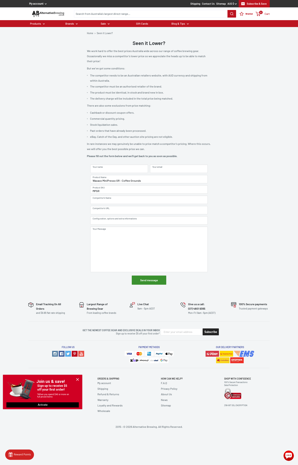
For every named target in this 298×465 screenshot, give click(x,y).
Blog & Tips (178, 23)
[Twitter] (68, 354)
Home (90, 33)
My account (36, 3)
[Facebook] (61, 354)
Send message (149, 280)
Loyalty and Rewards (110, 405)
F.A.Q (164, 383)
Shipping (195, 3)
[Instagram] (55, 354)
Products (35, 23)
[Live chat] (289, 456)
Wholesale (103, 410)
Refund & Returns (108, 394)
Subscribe (210, 332)
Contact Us (208, 3)
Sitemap (221, 3)
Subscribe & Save (257, 3)
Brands (69, 23)
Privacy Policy (169, 388)
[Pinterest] (75, 354)
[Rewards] (19, 455)
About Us (166, 394)
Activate (43, 404)
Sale (103, 23)
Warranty (102, 399)
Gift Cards (142, 23)
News (164, 399)
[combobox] (155, 14)
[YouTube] (81, 354)
